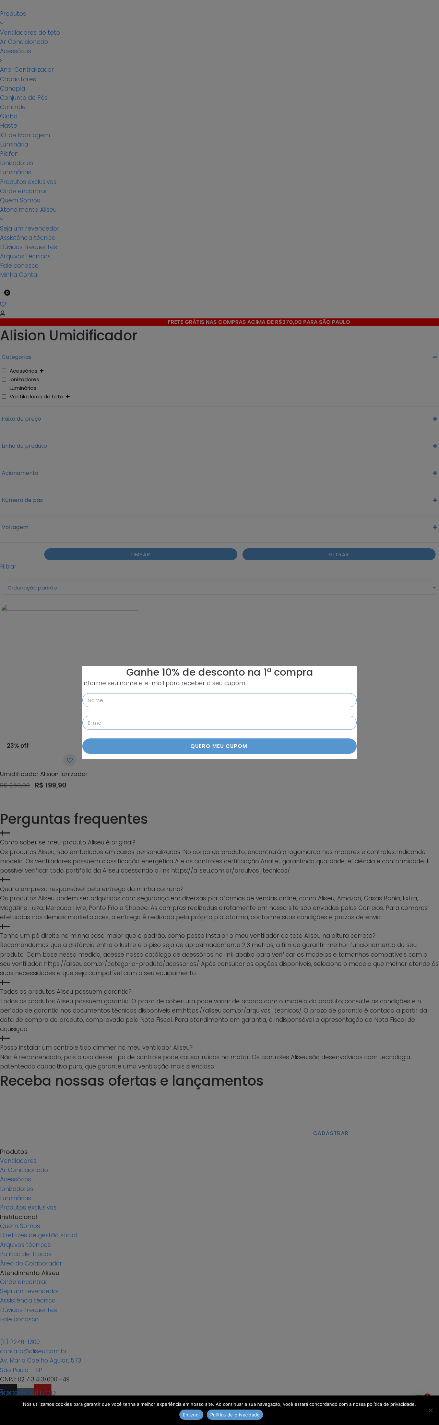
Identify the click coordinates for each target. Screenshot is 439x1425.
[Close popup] (351, 671)
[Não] (430, 1410)
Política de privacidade (235, 1414)
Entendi (191, 1414)
